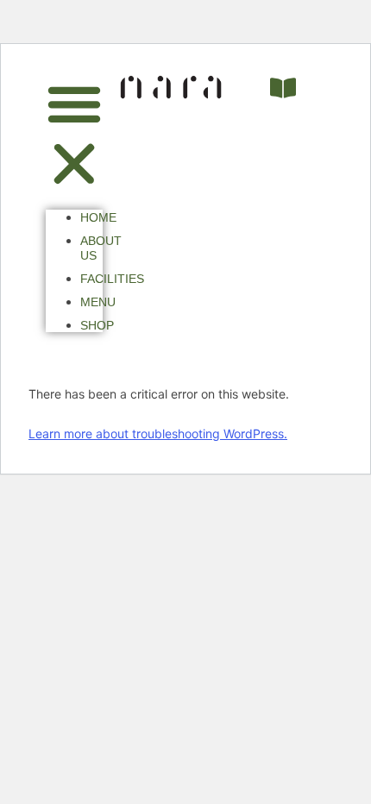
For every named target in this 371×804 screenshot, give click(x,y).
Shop (97, 325)
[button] (74, 135)
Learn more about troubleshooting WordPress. (157, 433)
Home (98, 217)
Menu (98, 302)
